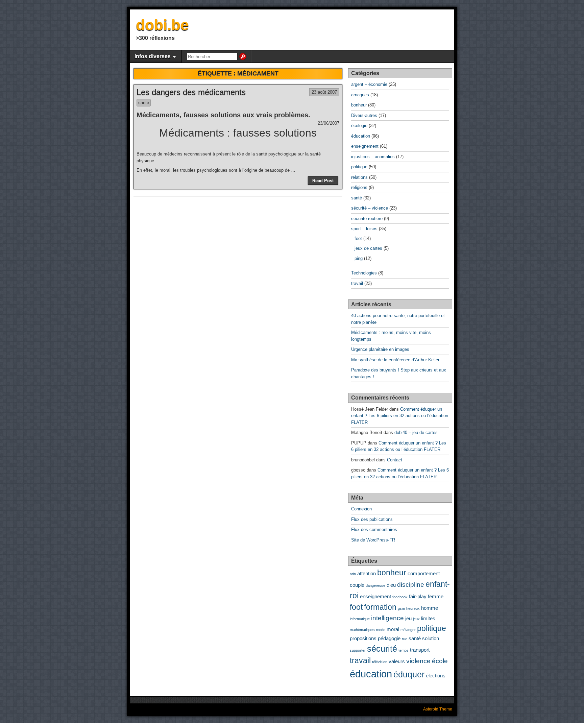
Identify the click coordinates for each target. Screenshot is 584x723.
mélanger (408, 630)
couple (357, 585)
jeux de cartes (368, 248)
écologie (359, 125)
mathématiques (362, 630)
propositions (363, 638)
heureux (413, 608)
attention (366, 573)
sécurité (382, 648)
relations (359, 177)
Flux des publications (372, 519)
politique (359, 166)
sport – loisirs (364, 228)
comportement (424, 573)
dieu (391, 585)
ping (359, 258)
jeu (408, 618)
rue (404, 639)
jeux (416, 619)
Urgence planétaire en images (380, 349)
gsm (401, 608)
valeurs (397, 661)
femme (435, 596)
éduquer (408, 674)
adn (353, 574)
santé (143, 102)
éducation (360, 136)
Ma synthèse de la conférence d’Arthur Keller (395, 359)
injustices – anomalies (373, 156)
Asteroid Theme (437, 709)
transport (420, 650)
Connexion (361, 508)
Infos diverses (153, 56)
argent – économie (369, 84)
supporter (358, 650)
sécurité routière (367, 218)
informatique (360, 619)
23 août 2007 (324, 92)
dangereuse (375, 585)
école (440, 661)
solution (430, 638)
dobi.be (162, 25)
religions (359, 187)
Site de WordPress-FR (373, 540)
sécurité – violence (369, 208)
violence (418, 661)
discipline (410, 584)
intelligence (387, 618)
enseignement (365, 146)
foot (358, 238)
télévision (379, 662)
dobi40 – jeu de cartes (416, 432)
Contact (394, 459)
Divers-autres (364, 115)
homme (429, 608)
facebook (400, 597)
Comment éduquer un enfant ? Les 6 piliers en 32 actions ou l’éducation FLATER (399, 416)
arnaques (360, 94)
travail (357, 283)
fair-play (418, 596)
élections (435, 675)
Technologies (364, 272)
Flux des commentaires (374, 529)
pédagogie (389, 638)
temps (403, 650)
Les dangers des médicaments (191, 92)
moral (393, 629)
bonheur (359, 104)
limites (428, 618)
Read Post (323, 180)
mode (380, 630)
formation (380, 607)
